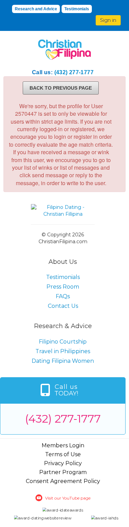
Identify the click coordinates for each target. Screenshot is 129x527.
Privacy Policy (63, 463)
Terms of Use (63, 454)
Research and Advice (36, 9)
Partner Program (63, 472)
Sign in (108, 20)
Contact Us (63, 306)
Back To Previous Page (61, 88)
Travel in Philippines (62, 351)
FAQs (63, 296)
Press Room (62, 286)
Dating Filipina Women (63, 361)
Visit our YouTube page (67, 498)
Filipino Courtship (63, 341)
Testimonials (76, 9)
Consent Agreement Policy (63, 481)
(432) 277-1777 (74, 72)
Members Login (63, 445)
